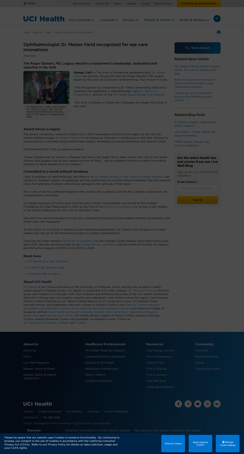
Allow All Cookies (173, 443)
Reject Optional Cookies (200, 443)
